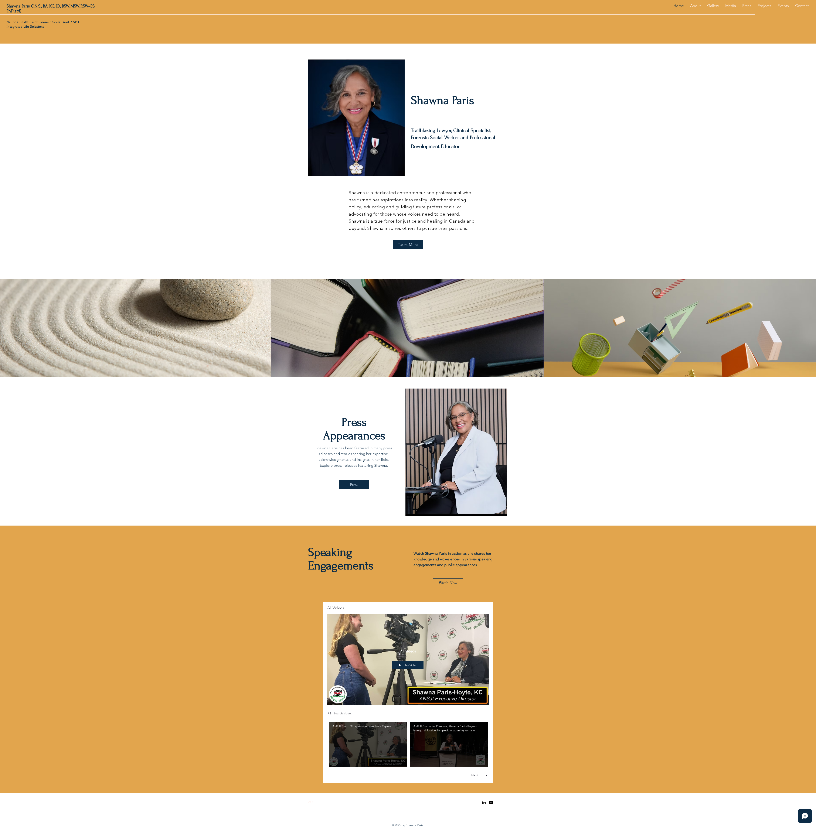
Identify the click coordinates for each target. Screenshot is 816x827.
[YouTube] (491, 802)
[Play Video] (368, 744)
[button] (764, 5)
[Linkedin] (484, 802)
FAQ (310, 802)
